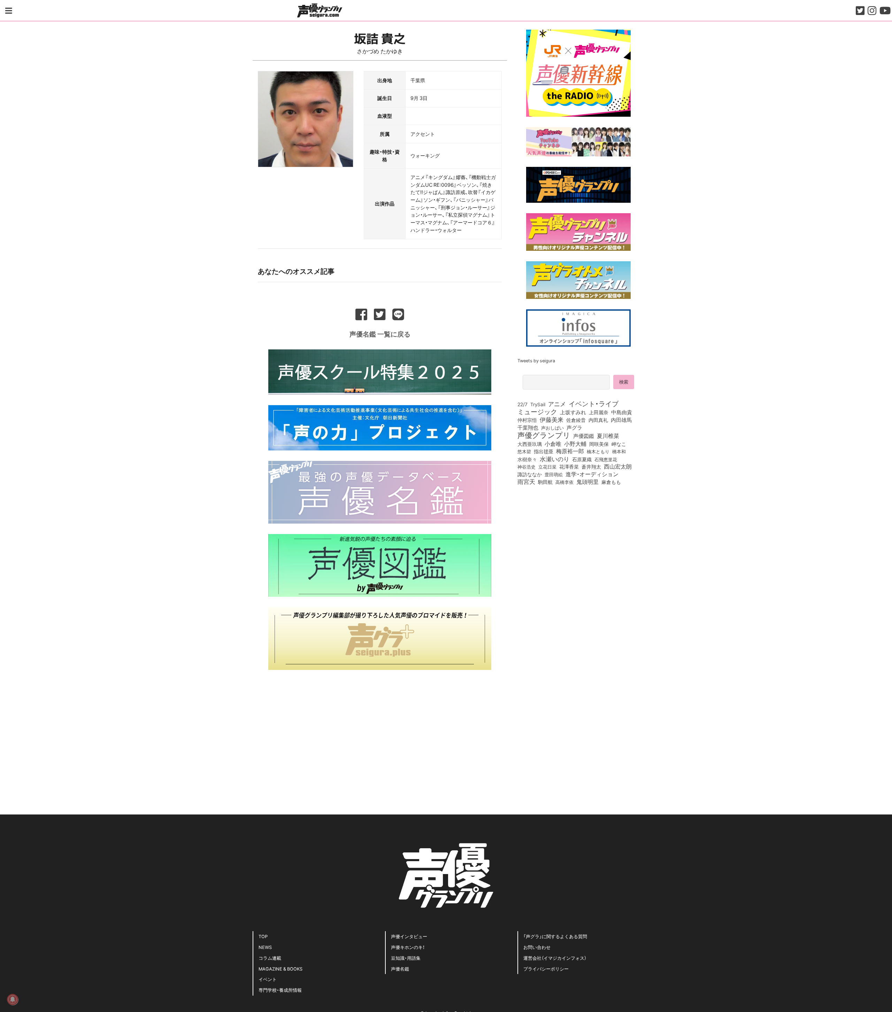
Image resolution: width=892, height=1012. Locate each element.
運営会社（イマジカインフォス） (554, 958)
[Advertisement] (380, 729)
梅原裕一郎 (570, 451)
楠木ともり (598, 451)
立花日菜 (547, 466)
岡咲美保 (599, 444)
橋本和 (619, 451)
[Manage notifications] (12, 999)
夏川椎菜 (608, 435)
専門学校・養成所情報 (280, 990)
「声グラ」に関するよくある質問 (555, 936)
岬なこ (619, 443)
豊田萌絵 (554, 474)
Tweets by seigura (536, 360)
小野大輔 (575, 443)
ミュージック (537, 411)
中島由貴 (621, 412)
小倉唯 (553, 443)
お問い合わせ (537, 947)
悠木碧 (524, 451)
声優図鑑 (583, 435)
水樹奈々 (527, 459)
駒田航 (545, 482)
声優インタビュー (409, 936)
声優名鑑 (400, 968)
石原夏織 (582, 459)
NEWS (265, 947)
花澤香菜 (569, 466)
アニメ (557, 403)
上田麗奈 (598, 412)
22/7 (522, 404)
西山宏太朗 (618, 466)
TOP (263, 936)
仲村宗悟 (527, 419)
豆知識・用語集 (406, 958)
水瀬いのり (554, 458)
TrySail (537, 404)
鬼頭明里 (587, 481)
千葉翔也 (527, 427)
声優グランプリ (543, 434)
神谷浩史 (526, 466)
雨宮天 (526, 481)
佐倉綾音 (576, 419)
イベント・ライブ (593, 403)
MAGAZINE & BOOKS (280, 968)
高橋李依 (564, 482)
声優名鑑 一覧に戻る (379, 334)
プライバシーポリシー (546, 968)
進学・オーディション (592, 474)
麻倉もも (611, 481)
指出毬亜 (543, 451)
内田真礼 (598, 419)
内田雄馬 (621, 419)
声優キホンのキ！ (408, 947)
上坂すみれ (573, 412)
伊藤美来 (551, 419)
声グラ (574, 427)
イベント (268, 979)
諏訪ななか (529, 474)
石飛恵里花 (605, 459)
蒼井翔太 (591, 466)
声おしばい (552, 427)
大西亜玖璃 (529, 444)
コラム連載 (270, 958)
